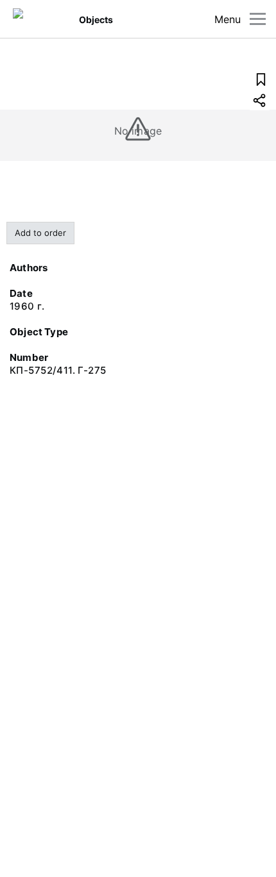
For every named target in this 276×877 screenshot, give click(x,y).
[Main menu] (257, 18)
